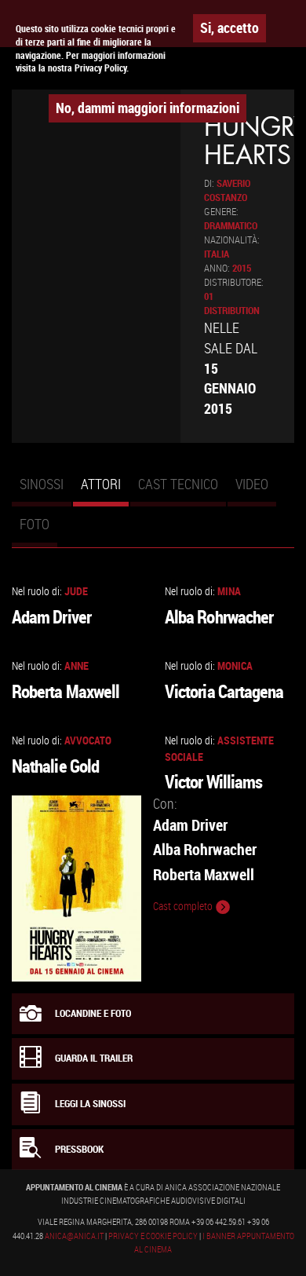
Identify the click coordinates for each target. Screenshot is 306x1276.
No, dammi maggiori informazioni (147, 107)
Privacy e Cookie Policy (153, 1235)
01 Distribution (232, 303)
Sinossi (42, 483)
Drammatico (230, 225)
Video (251, 483)
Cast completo (184, 906)
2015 (241, 268)
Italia (216, 254)
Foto (34, 523)
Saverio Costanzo (227, 190)
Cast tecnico (178, 483)
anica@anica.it (74, 1235)
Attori (105, 490)
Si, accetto (229, 27)
